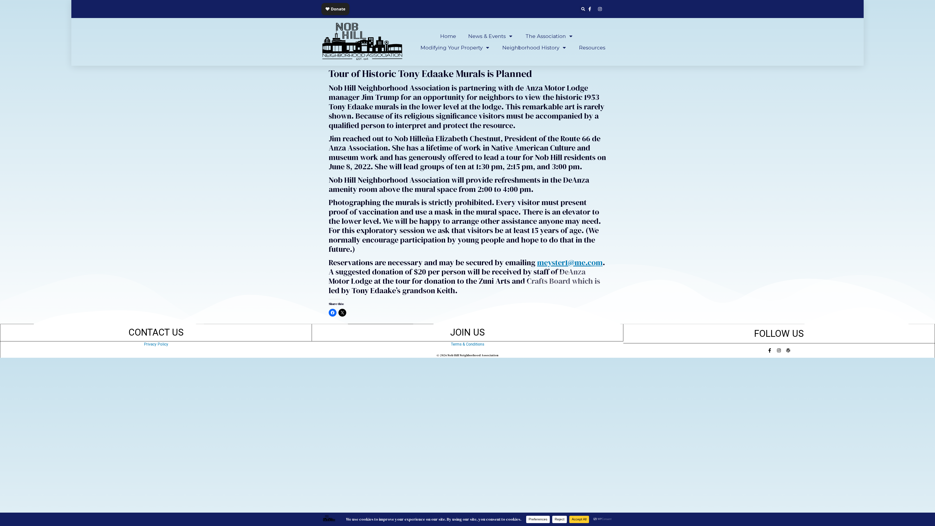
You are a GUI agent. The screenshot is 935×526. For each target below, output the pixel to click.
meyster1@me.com (570, 262)
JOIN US (467, 332)
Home (448, 36)
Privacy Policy (156, 344)
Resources (592, 48)
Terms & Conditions (467, 344)
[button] (583, 9)
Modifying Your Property (452, 48)
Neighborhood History (530, 48)
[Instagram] (779, 350)
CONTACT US (156, 332)
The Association (545, 36)
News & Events (487, 36)
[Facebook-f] (769, 350)
